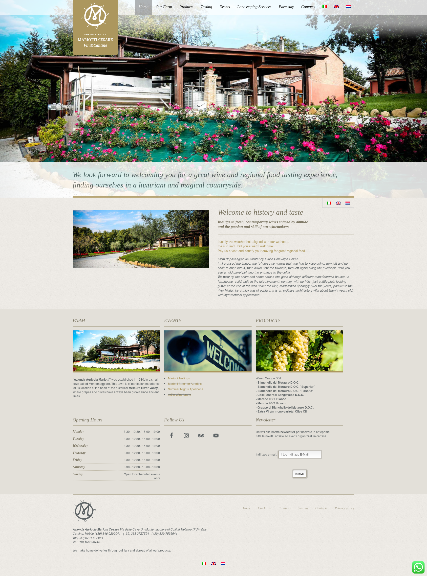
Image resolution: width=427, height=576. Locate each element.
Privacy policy (344, 508)
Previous (4, 102)
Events (224, 7)
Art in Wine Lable (179, 394)
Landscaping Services (254, 7)
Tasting (206, 7)
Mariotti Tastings (179, 378)
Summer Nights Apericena (185, 389)
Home (143, 7)
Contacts (308, 7)
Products (186, 7)
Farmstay (286, 7)
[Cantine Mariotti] (95, 26)
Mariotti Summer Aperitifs (185, 383)
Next (423, 102)
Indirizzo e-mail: (267, 454)
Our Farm (164, 7)
